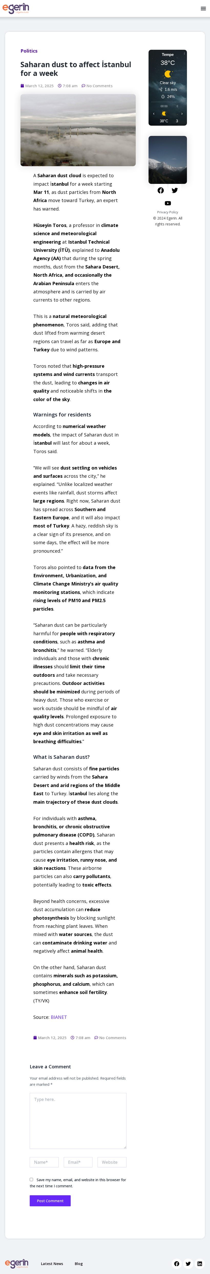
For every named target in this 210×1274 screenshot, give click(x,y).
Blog (79, 1263)
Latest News (52, 1263)
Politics (28, 51)
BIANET (59, 1017)
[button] (203, 8)
